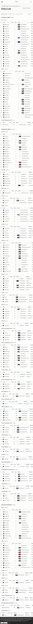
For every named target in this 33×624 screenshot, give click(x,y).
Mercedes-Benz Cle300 (22, 301)
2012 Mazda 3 (24, 520)
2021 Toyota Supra (24, 164)
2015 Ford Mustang (24, 415)
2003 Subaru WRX (23, 50)
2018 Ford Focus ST (23, 311)
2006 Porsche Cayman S (22, 124)
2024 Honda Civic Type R (24, 35)
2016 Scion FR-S (23, 386)
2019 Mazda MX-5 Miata (23, 237)
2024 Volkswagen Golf (24, 61)
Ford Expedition (22, 466)
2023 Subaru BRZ (24, 262)
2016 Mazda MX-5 (22, 285)
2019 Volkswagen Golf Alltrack (24, 427)
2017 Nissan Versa (24, 162)
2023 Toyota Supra (23, 46)
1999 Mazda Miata (23, 26)
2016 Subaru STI (23, 362)
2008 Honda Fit (24, 547)
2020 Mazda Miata (24, 147)
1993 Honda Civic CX (24, 478)
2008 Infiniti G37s (24, 565)
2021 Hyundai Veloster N (23, 429)
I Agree (2, 622)
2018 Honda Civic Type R (24, 347)
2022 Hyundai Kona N (25, 253)
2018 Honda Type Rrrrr (25, 264)
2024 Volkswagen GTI (23, 315)
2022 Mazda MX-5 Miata (25, 153)
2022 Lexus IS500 (24, 545)
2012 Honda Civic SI (24, 140)
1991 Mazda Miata (22, 289)
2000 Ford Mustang (24, 413)
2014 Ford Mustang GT (25, 411)
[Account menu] (31, 2)
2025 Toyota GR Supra (23, 216)
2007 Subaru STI (23, 353)
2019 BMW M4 (24, 518)
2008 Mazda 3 (20, 403)
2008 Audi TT (23, 251)
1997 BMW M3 (22, 376)
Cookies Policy (26, 620)
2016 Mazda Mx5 (24, 138)
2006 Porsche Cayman (24, 364)
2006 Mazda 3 (22, 325)
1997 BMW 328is (23, 174)
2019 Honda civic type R (24, 39)
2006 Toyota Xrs (22, 200)
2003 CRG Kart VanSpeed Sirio (25, 44)
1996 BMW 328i (23, 388)
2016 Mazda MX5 (23, 339)
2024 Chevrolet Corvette (24, 57)
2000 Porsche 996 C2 (25, 151)
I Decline (6, 622)
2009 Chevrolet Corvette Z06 (26, 567)
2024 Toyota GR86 (24, 260)
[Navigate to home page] (2, 2)
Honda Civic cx (23, 474)
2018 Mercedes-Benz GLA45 (24, 214)
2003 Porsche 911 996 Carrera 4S (26, 166)
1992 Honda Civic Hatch (24, 476)
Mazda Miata (21, 278)
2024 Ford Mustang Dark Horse (23, 299)
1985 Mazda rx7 (22, 439)
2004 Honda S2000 (23, 228)
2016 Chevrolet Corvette (23, 210)
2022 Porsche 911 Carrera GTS (25, 59)
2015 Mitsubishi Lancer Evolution (26, 247)
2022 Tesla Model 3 (23, 24)
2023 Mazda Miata (23, 48)
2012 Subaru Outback (25, 529)
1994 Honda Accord (24, 178)
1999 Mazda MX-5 (22, 441)
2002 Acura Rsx (23, 176)
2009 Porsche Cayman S (23, 202)
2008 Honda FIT (22, 451)
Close (9, 622)
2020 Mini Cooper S (25, 160)
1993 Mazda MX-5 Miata (25, 552)
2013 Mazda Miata (23, 33)
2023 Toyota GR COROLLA (24, 212)
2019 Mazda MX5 (23, 335)
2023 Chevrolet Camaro (22, 297)
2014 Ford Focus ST (22, 488)
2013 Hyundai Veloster (24, 183)
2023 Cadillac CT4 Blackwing (26, 136)
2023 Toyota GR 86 (24, 554)
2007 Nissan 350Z (23, 360)
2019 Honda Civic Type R (24, 63)
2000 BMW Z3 (23, 337)
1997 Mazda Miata (22, 374)
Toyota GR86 (23, 266)
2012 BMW (22, 185)
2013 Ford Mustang (24, 417)
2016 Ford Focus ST (23, 313)
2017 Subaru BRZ (24, 149)
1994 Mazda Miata (24, 556)
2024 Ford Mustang (24, 249)
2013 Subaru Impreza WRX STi (25, 37)
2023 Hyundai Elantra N (25, 271)
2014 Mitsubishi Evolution (24, 349)
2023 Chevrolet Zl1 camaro (25, 158)
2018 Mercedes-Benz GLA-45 (24, 221)
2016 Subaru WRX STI (24, 366)
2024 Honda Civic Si (23, 309)
